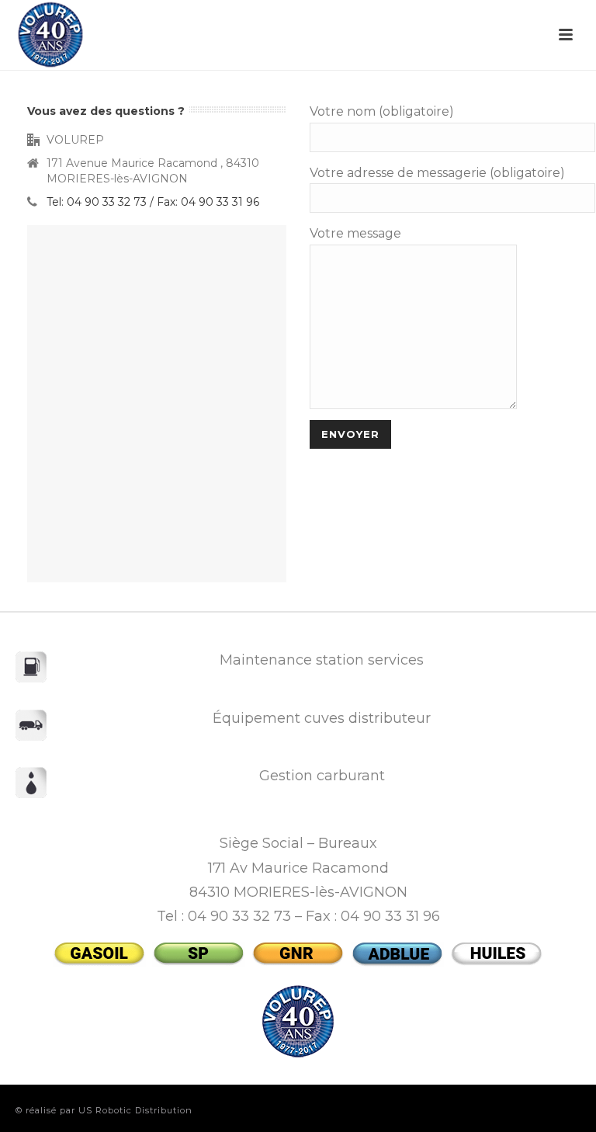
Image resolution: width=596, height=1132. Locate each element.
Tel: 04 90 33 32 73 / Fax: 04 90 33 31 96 (153, 202)
